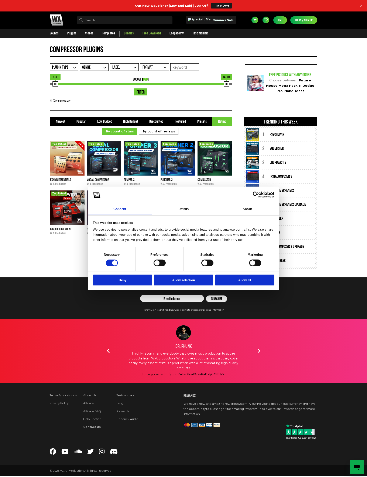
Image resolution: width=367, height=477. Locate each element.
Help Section (92, 419)
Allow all (244, 280)
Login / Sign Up (304, 20)
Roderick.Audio (127, 419)
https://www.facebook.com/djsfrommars (183, 374)
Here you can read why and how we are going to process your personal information (183, 310)
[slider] (55, 84)
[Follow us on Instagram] (101, 453)
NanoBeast (294, 91)
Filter (141, 92)
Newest (60, 121)
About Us (89, 395)
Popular (81, 121)
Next (259, 351)
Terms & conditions (63, 395)
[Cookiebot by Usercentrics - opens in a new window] (255, 195)
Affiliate (88, 403)
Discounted (156, 121)
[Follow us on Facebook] (53, 453)
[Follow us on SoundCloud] (78, 453)
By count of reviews (159, 131)
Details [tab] (183, 209)
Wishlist (266, 20)
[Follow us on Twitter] (90, 453)
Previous (108, 351)
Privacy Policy (59, 403)
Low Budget (104, 121)
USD (280, 20)
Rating (222, 121)
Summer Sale (223, 20)
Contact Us (92, 427)
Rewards (123, 411)
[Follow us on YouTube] (65, 453)
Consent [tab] (119, 209)
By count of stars (120, 131)
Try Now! (221, 5)
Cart (254, 20)
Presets (202, 121)
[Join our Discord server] (114, 453)
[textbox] (124, 20)
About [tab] (247, 209)
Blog (120, 403)
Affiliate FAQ (92, 411)
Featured (180, 121)
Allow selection (183, 280)
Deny (122, 280)
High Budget (130, 121)
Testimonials (125, 395)
